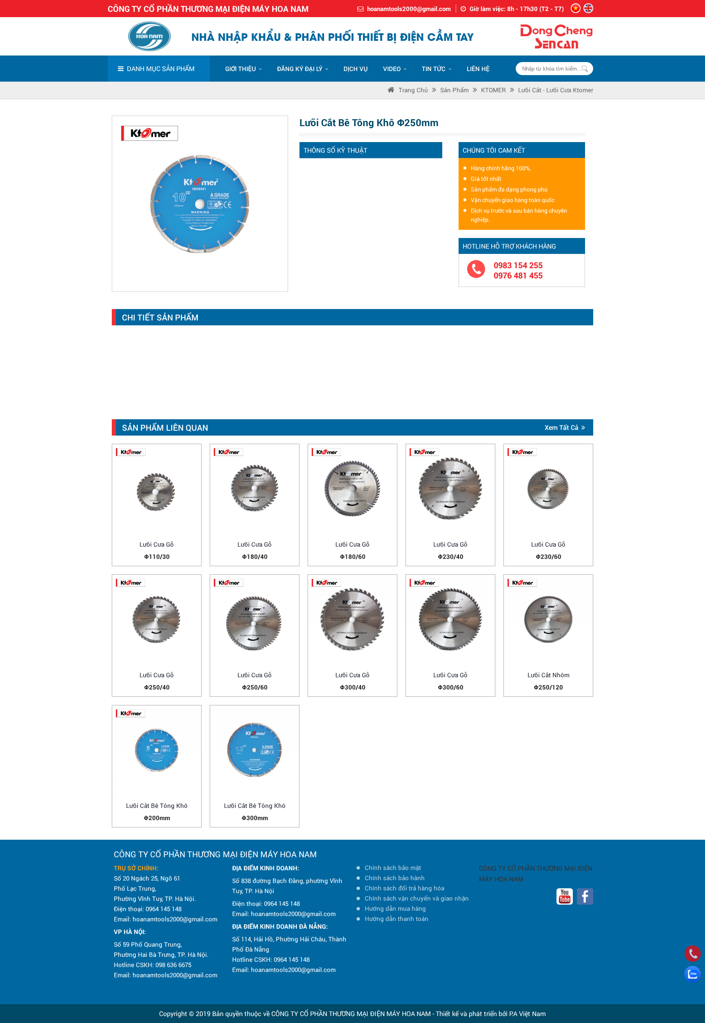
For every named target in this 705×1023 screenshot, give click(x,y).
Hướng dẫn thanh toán (396, 918)
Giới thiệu (240, 68)
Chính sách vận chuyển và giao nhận (417, 898)
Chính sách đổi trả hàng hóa (404, 888)
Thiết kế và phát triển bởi (472, 1013)
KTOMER (493, 90)
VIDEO (392, 68)
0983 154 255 (518, 265)
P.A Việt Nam (527, 1013)
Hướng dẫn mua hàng (395, 908)
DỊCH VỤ (356, 68)
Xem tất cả (562, 427)
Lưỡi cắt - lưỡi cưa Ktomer (555, 90)
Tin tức (434, 68)
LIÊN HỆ (478, 68)
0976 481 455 (518, 275)
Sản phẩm (454, 90)
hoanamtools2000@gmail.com (409, 8)
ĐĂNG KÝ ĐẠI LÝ (299, 68)
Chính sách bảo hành (395, 878)
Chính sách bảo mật (393, 867)
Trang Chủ (413, 90)
